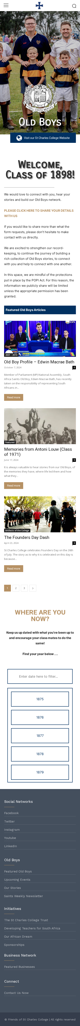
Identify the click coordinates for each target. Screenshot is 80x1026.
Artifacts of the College (17, 530)
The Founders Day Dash (26, 537)
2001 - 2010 (11, 355)
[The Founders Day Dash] (40, 514)
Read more (13, 397)
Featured (10, 442)
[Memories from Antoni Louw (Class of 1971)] (40, 426)
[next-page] (32, 588)
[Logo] (40, 5)
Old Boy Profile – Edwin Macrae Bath (39, 361)
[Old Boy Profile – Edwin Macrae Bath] (40, 339)
